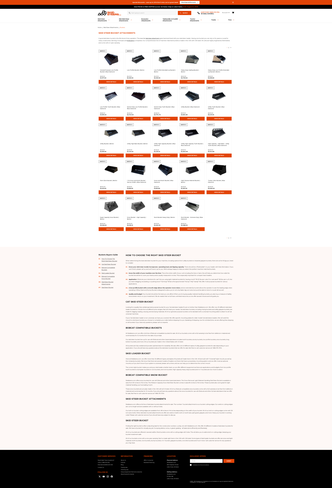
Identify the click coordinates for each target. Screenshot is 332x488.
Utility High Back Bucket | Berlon (138, 141)
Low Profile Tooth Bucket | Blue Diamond (111, 105)
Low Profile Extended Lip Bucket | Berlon (165, 68)
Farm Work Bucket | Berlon (111, 178)
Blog (122, 464)
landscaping (130, 40)
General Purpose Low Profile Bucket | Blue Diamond (111, 68)
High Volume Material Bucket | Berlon (192, 178)
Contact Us (101, 467)
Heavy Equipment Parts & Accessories (131, 472)
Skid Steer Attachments (110, 27)
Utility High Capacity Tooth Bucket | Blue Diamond (192, 141)
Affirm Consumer (148, 460)
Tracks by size (124, 469)
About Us (123, 460)
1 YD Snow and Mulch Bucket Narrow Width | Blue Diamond (138, 178)
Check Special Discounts (188, 2)
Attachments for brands (127, 474)
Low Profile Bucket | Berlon (138, 68)
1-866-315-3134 (106, 462)
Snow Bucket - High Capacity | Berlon (138, 215)
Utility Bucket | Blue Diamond (192, 105)
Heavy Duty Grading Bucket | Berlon (192, 68)
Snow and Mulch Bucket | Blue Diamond (165, 178)
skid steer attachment (152, 38)
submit (229, 461)
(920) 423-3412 (109, 464)
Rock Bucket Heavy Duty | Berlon (165, 215)
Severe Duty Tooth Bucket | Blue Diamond (165, 105)
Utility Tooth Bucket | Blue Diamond (219, 105)
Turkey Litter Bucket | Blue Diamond (219, 178)
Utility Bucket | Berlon (111, 141)
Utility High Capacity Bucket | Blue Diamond (165, 141)
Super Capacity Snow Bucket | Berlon (111, 215)
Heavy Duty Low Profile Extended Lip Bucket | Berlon (219, 68)
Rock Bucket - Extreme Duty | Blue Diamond (192, 215)
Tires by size (124, 467)
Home (100, 27)
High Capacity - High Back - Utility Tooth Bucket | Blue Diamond (219, 141)
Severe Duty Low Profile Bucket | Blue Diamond (138, 105)
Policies (123, 462)
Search (185, 13)
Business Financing (149, 462)
